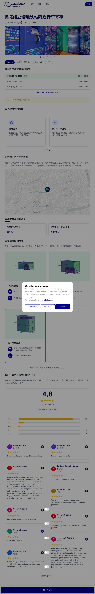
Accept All (63, 307)
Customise (32, 307)
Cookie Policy (45, 300)
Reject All (48, 307)
